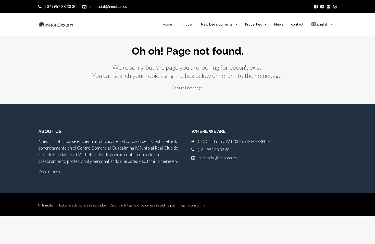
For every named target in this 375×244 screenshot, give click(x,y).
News (278, 24)
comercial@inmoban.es (217, 157)
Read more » (49, 171)
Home (167, 24)
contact (297, 24)
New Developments (217, 24)
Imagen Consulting (190, 205)
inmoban (186, 24)
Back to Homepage (187, 88)
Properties (253, 24)
